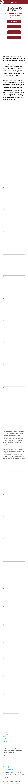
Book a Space (14, 21)
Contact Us (14, 185)
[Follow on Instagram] (6, 760)
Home (4, 731)
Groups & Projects (7, 738)
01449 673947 (9, 747)
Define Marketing (14, 783)
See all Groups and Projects (14, 175)
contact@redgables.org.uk (13, 749)
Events (4, 736)
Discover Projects (14, 32)
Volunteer (14, 37)
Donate (14, 27)
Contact (5, 741)
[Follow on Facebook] (4, 760)
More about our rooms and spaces (14, 464)
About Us (5, 733)
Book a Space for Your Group (14, 110)
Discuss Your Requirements (14, 104)
